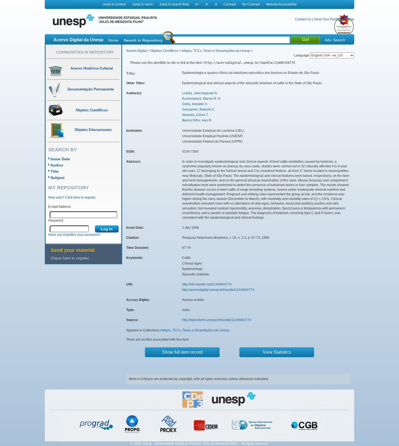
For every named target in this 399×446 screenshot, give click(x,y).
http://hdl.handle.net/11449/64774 (207, 284)
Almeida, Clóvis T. (195, 115)
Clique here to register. (70, 258)
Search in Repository (143, 40)
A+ (197, 4)
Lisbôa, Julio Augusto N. (200, 93)
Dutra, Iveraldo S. (195, 104)
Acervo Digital (136, 51)
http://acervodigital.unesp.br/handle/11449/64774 (218, 290)
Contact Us (303, 19)
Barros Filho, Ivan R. (197, 120)
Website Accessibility (281, 4)
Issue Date (60, 159)
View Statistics (277, 352)
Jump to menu (142, 4)
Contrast (229, 4)
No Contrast (251, 4)
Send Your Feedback (329, 19)
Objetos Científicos (164, 51)
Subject (57, 177)
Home (113, 40)
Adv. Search (335, 40)
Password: (56, 220)
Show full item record (182, 352)
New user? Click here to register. (72, 197)
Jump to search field (174, 4)
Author (56, 165)
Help (350, 19)
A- (207, 4)
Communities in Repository (85, 52)
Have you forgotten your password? (74, 235)
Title (54, 171)
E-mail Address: (59, 207)
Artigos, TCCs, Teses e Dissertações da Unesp (215, 51)
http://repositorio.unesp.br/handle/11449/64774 (216, 320)
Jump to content (114, 4)
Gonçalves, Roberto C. (199, 109)
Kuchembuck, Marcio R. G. (201, 98)
